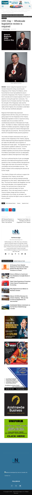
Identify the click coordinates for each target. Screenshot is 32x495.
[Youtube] (26, 254)
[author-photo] (16, 235)
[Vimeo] (22, 254)
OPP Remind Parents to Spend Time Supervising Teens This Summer (8, 220)
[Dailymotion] (6, 254)
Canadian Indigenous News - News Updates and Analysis (18, 10)
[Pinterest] (10, 209)
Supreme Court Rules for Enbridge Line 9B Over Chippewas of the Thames (23, 220)
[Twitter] (6, 209)
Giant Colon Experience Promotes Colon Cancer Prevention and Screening (20, 283)
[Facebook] (3, 209)
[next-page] (5, 312)
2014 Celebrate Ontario (10, 203)
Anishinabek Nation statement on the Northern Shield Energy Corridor (20, 306)
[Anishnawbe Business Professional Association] (16, 404)
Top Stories (4, 18)
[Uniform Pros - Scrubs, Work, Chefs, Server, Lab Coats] (16, 428)
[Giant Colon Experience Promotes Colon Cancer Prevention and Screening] (5, 283)
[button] (2, 6)
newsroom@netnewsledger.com (19, 475)
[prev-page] (2, 312)
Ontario (18, 203)
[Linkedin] (13, 209)
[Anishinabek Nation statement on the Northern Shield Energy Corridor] (5, 306)
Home (3, 10)
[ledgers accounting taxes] (16, 378)
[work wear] (16, 353)
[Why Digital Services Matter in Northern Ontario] (5, 290)
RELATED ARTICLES (7, 261)
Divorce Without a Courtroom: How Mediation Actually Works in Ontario (20, 275)
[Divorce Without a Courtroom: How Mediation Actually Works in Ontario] (5, 275)
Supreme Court (25, 203)
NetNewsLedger (6, 29)
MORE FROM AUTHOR (19, 261)
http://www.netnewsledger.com (16, 239)
